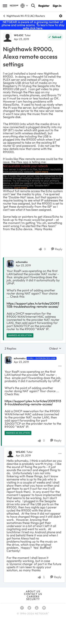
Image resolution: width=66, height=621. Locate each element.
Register (44, 5)
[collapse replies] (33, 355)
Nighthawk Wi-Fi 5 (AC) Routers (26, 16)
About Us (33, 591)
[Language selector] (24, 5)
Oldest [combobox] (55, 348)
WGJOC (19, 35)
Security (33, 599)
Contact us (33, 594)
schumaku (22, 262)
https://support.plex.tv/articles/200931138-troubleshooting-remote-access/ (33, 304)
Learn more (41, 171)
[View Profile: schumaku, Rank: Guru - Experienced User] (8, 360)
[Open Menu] (60, 15)
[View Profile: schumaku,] (10, 263)
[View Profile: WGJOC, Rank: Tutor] (7, 37)
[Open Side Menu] (5, 5)
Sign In (57, 5)
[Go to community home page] (14, 6)
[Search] (33, 5)
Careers (33, 596)
